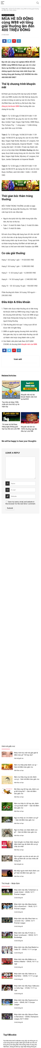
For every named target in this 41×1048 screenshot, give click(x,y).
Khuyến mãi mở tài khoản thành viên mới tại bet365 (29, 397)
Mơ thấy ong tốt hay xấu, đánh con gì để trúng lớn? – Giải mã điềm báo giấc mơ (26, 791)
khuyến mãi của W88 (29, 344)
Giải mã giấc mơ (18, 758)
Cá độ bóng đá (18, 897)
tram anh (18, 359)
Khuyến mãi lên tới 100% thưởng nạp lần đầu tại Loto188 (29, 429)
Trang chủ (5, 9)
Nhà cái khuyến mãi (8, 15)
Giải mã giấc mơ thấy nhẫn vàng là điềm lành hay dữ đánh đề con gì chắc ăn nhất (26, 844)
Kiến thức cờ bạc (19, 770)
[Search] (37, 3)
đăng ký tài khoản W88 (10, 106)
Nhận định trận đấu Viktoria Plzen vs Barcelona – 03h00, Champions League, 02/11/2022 (26, 1017)
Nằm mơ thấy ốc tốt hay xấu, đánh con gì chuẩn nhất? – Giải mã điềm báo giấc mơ (26, 806)
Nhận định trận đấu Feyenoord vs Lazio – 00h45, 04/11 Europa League (26, 1002)
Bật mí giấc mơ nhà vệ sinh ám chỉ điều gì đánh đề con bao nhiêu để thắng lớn (26, 858)
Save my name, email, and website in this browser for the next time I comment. (20, 503)
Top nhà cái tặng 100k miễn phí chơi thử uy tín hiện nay (10, 404)
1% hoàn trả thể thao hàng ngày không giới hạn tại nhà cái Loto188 (11, 426)
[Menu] (2, 3)
